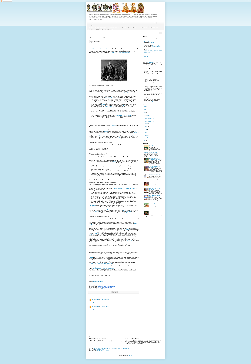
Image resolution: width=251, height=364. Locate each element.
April (146, 132)
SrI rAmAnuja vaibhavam (153, 182)
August (146, 126)
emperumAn (98, 81)
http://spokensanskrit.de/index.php (103, 350)
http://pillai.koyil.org (106, 288)
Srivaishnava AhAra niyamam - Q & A (150, 152)
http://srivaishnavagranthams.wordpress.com (106, 286)
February (146, 135)
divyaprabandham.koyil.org (156, 46)
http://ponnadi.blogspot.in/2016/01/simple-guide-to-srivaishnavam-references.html (153, 51)
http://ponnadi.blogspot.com (98, 281)
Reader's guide (150, 62)
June (146, 129)
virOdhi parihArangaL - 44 (149, 118)
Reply (93, 302)
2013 (145, 139)
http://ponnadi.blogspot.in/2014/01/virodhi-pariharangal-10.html (102, 120)
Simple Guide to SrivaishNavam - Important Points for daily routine (155, 175)
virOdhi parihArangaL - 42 (149, 121)
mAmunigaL (93, 117)
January (146, 137)
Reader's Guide (146, 41)
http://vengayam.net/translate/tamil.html (124, 348)
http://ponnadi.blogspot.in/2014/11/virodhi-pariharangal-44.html (113, 56)
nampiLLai (103, 104)
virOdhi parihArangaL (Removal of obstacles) (97, 27)
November (147, 115)
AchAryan (90, 22)
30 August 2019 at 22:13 (105, 299)
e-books (97, 29)
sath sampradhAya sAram (113, 27)
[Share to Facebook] (115, 292)
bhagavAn (126, 92)
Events (102, 29)
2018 (145, 106)
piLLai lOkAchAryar (92, 205)
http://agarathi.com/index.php (100, 349)
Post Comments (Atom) (97, 331)
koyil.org (152, 42)
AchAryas (128, 212)
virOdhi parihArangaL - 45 (149, 116)
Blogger (130, 355)
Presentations (90, 29)
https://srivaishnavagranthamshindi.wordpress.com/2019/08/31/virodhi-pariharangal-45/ (110, 300)
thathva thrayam (155, 25)
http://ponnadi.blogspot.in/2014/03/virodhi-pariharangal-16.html (103, 268)
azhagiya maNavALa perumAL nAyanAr (123, 115)
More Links (146, 57)
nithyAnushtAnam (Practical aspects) (128, 27)
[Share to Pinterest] (117, 292)
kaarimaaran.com (147, 52)
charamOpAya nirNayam (93, 25)
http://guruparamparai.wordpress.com (105, 287)
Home (94, 22)
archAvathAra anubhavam (144, 22)
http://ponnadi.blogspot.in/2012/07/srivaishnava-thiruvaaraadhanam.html (102, 267)
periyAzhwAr (124, 114)
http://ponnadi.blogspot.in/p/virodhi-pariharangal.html (120, 52)
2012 (145, 140)
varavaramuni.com (147, 56)
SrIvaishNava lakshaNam (145, 25)
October (146, 123)
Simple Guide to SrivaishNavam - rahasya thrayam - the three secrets (155, 159)
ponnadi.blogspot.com (148, 53)
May (146, 131)
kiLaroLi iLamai (134, 25)
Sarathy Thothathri (95, 299)
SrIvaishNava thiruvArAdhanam (154, 145)
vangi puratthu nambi (103, 48)
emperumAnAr (91, 48)
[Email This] (112, 292)
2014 (145, 112)
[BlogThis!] (113, 292)
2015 (145, 111)
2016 (145, 109)
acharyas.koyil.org (155, 45)
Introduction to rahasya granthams (122, 25)
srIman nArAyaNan (108, 97)
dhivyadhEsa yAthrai (154, 27)
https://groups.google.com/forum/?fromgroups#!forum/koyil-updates (150, 39)
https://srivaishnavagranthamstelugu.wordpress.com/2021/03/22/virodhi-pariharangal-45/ (111, 307)
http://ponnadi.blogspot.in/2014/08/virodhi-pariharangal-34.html (125, 188)
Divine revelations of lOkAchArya (106, 25)
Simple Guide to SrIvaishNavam (104, 22)
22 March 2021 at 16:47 (105, 306)
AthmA (117, 112)
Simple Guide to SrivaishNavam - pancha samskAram (155, 167)
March (146, 134)
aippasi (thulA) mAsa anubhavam (120, 22)
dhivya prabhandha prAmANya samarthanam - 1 (154, 189)
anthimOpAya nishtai (133, 22)
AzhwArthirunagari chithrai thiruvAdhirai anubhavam (154, 204)
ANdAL (116, 81)
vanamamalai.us (147, 55)
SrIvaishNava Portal (109, 29)
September (147, 124)
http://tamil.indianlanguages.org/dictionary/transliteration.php (105, 348)
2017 (145, 108)
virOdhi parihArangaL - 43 (149, 119)
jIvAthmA (101, 209)
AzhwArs (154, 22)
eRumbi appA (130, 240)
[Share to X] (114, 292)
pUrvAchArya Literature (143, 27)
